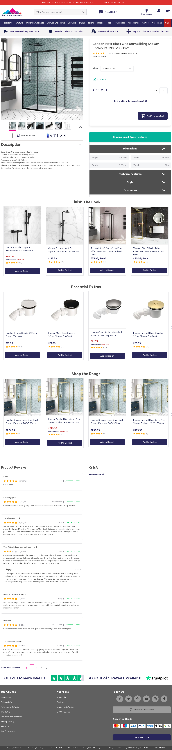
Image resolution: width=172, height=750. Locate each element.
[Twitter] (128, 698)
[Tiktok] (164, 698)
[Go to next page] (52, 668)
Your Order (62, 697)
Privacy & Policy (7, 721)
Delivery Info (6, 702)
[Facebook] (119, 698)
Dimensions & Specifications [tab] (130, 137)
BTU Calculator (63, 712)
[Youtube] (146, 698)
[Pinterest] (137, 698)
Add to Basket (22, 271)
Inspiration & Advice (65, 707)
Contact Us (6, 697)
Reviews (60, 702)
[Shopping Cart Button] (168, 10)
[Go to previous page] (26, 668)
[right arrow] (80, 126)
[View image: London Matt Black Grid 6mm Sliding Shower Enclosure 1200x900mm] (42, 79)
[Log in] (158, 10)
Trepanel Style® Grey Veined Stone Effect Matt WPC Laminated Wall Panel (107, 251)
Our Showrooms (8, 731)
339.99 (100, 90)
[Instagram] (155, 698)
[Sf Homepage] (12, 12)
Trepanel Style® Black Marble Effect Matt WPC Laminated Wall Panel (148, 251)
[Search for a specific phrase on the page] (83, 12)
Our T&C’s (5, 712)
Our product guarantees (11, 716)
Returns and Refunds (10, 707)
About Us (5, 726)
